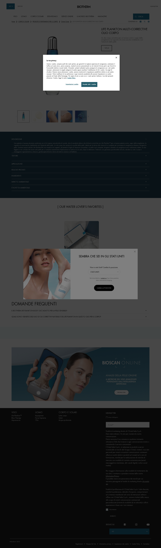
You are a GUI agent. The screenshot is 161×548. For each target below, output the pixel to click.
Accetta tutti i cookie (89, 84)
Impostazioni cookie (72, 84)
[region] (81, 73)
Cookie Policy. (71, 78)
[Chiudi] (116, 57)
